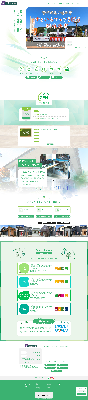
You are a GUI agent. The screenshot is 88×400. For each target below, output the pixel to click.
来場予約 (63, 367)
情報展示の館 (49, 384)
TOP (26, 383)
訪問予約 (57, 370)
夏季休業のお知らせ (43, 114)
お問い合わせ (50, 364)
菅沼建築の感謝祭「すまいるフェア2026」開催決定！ (49, 118)
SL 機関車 (48, 387)
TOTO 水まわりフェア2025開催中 (45, 132)
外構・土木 (38, 387)
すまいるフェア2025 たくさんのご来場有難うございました (49, 135)
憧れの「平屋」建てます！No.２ (45, 111)
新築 (37, 384)
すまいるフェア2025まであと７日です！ (46, 137)
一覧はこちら (26, 117)
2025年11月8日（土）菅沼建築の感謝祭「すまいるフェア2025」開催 (51, 140)
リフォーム (38, 385)
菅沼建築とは (32, 77)
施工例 (37, 383)
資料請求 (51, 367)
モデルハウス (64, 361)
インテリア (38, 388)
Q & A (57, 77)
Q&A (59, 384)
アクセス (45, 77)
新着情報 (26, 386)
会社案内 (59, 383)
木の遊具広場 (49, 385)
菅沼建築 (55, 361)
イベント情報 (27, 387)
